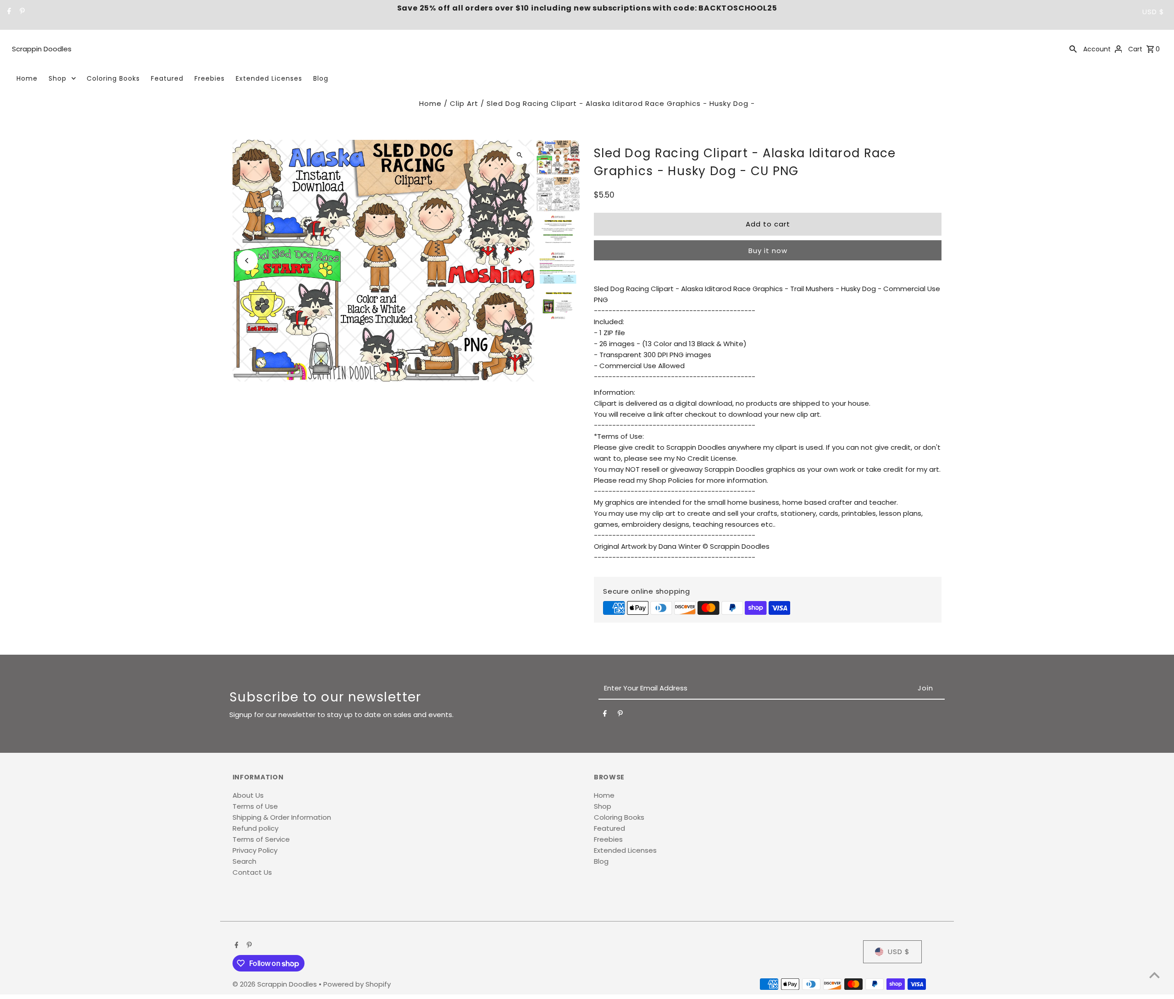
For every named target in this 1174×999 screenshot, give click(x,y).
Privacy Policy (255, 850)
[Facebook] (8, 12)
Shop (57, 78)
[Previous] (247, 260)
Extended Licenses (269, 78)
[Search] (1073, 48)
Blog (320, 78)
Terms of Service (261, 839)
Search (244, 861)
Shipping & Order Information (282, 817)
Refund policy (255, 828)
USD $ (1153, 12)
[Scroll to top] (1154, 975)
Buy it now (767, 250)
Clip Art (464, 103)
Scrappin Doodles (42, 49)
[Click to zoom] (519, 154)
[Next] (519, 260)
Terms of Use (255, 806)
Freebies (209, 78)
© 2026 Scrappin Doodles (276, 984)
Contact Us (252, 872)
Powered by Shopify (357, 984)
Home (27, 78)
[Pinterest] (21, 12)
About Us (248, 795)
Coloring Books (113, 78)
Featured (167, 78)
